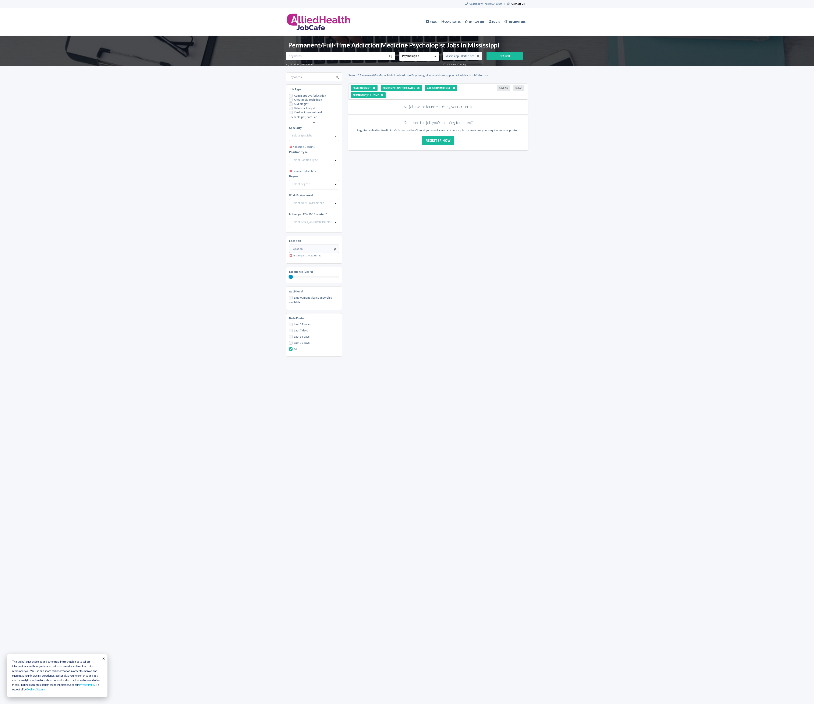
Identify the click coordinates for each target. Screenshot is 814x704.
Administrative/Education (310, 95)
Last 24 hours (302, 324)
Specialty (295, 128)
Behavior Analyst (304, 108)
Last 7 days (301, 330)
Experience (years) (301, 272)
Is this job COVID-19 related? (308, 214)
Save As (503, 87)
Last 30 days (302, 343)
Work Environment (301, 195)
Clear (518, 87)
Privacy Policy (87, 684)
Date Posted (297, 318)
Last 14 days (302, 336)
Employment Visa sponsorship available (310, 300)
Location (295, 241)
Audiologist (301, 104)
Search (505, 56)
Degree (293, 176)
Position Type (298, 152)
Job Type (295, 89)
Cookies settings (36, 689)
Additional (296, 291)
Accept (103, 658)
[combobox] (419, 56)
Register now (438, 140)
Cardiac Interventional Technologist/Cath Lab (305, 114)
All (295, 349)
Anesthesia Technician (308, 100)
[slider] (291, 277)
